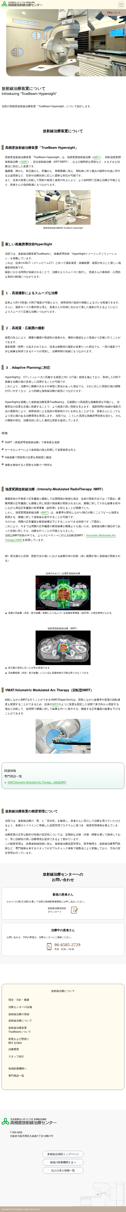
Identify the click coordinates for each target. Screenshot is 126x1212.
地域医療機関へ (17, 1068)
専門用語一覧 (16, 1075)
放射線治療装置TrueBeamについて (19, 1029)
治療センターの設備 (20, 1007)
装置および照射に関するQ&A (18, 1041)
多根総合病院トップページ (63, 1154)
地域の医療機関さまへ (63, 1162)
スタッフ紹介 (16, 1056)
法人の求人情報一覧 (63, 1170)
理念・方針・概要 (18, 1000)
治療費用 (13, 1049)
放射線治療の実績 (18, 1014)
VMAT (24, 161)
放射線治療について (20, 1020)
